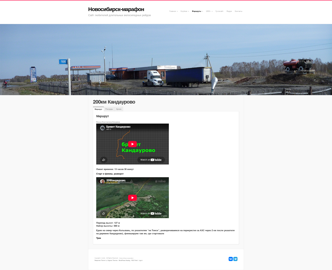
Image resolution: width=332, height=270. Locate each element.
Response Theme (100, 260)
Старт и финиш (104, 173)
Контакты (238, 11)
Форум (229, 11)
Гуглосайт (219, 11)
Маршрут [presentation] (98, 109)
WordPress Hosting (124, 260)
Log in (141, 260)
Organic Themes (112, 260)
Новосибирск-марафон (116, 9)
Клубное (183, 12)
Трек (98, 237)
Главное (172, 12)
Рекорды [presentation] (109, 109)
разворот (119, 173)
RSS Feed (134, 260)
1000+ (207, 12)
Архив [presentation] (118, 109)
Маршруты (196, 12)
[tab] (98, 109)
